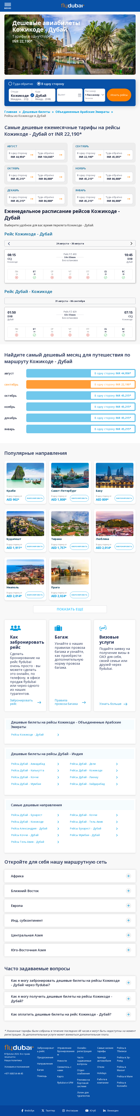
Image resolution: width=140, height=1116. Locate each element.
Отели (100, 1067)
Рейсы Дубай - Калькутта (27, 770)
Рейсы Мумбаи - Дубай (85, 835)
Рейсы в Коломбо (122, 1084)
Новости (62, 1060)
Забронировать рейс (45, 1049)
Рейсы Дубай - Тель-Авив (86, 821)
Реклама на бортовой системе (83, 1083)
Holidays (101, 1073)
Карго (60, 1076)
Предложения (45, 1057)
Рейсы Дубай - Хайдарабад (87, 784)
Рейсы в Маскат (121, 1068)
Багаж (40, 1069)
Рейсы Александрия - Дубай (29, 828)
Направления (45, 1063)
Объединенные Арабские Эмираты (82, 112)
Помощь (42, 1076)
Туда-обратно (23, 83)
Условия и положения (16, 1066)
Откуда (14, 92)
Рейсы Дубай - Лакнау (84, 777)
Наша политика (13, 1060)
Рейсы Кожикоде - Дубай (27, 734)
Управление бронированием (66, 1051)
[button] (70, 876)
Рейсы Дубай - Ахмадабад (28, 763)
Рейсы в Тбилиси (122, 1049)
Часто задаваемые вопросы (84, 1061)
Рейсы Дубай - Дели (83, 763)
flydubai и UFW (65, 1082)
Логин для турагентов (83, 1094)
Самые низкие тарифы (105, 1049)
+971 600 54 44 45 (13, 1073)
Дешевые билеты (36, 112)
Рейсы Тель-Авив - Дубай (27, 841)
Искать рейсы (119, 95)
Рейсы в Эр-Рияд (123, 1059)
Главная (10, 112)
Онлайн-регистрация (84, 1049)
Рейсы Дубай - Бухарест (26, 815)
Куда (37, 92)
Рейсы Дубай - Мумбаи (26, 784)
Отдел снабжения (83, 1072)
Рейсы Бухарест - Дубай (85, 828)
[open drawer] (7, 5)
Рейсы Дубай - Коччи (25, 777)
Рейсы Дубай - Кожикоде (86, 770)
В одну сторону (52, 83)
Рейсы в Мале (125, 1076)
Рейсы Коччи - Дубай (25, 835)
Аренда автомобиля (104, 1059)
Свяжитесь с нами (64, 1068)
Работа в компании (102, 1081)
